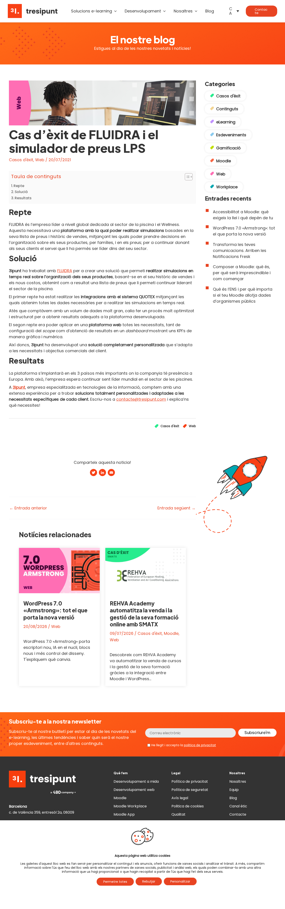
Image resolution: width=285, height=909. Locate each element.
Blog (233, 797)
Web (39, 160)
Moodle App (124, 814)
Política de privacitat (189, 781)
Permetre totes (115, 881)
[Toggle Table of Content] (186, 177)
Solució (21, 191)
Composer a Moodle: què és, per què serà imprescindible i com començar (242, 273)
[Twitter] (93, 473)
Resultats (23, 198)
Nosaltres (237, 781)
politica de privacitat (200, 745)
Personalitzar (180, 881)
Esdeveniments (231, 135)
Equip (234, 789)
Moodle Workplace (130, 806)
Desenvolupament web (134, 789)
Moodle (171, 633)
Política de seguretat (189, 789)
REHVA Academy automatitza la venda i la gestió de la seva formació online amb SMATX (144, 613)
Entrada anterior (28, 508)
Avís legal (179, 797)
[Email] (111, 473)
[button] (114, 11)
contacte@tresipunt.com (141, 399)
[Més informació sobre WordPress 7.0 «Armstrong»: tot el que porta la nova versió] (59, 570)
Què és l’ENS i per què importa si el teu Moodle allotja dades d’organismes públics (242, 295)
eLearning (225, 122)
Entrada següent (176, 508)
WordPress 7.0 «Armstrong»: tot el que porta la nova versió (55, 610)
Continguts (227, 109)
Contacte (237, 814)
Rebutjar (148, 881)
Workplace (227, 187)
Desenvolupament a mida (136, 781)
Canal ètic (238, 806)
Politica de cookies (187, 806)
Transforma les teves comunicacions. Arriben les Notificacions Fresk (239, 250)
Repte (19, 185)
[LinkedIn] (102, 473)
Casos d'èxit (21, 160)
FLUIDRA (64, 271)
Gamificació (228, 148)
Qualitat (178, 814)
